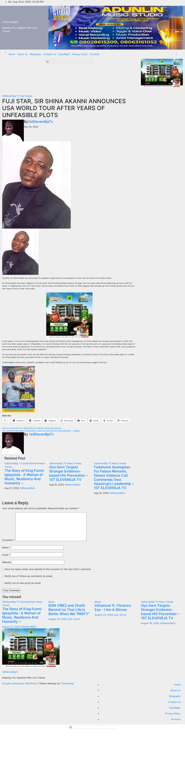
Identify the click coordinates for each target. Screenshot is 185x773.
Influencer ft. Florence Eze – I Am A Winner (113, 607)
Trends (28, 95)
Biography (35, 54)
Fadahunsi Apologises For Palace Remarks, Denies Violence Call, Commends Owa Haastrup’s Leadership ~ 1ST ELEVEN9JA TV (114, 477)
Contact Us (49, 54)
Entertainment (31, 463)
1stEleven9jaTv (10, 22)
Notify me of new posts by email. (23, 583)
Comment (8, 540)
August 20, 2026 (57, 619)
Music (51, 601)
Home (12, 54)
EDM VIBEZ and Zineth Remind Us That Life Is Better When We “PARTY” (69, 609)
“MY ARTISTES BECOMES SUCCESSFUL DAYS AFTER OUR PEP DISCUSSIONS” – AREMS (41, 431)
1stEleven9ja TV (11, 95)
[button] (5, 52)
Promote (94, 54)
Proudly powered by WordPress (20, 683)
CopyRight (64, 54)
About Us (22, 54)
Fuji (22, 95)
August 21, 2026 (11, 626)
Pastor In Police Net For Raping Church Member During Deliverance (31, 428)
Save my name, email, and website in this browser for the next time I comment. (48, 569)
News (42, 463)
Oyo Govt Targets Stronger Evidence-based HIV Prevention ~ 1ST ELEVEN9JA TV (68, 473)
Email (6, 554)
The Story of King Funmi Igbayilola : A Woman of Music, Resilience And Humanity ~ (24, 476)
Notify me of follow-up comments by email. (29, 576)
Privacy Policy (79, 54)
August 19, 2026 (150, 623)
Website (6, 562)
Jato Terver (73, 619)
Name (6, 547)
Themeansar (67, 683)
